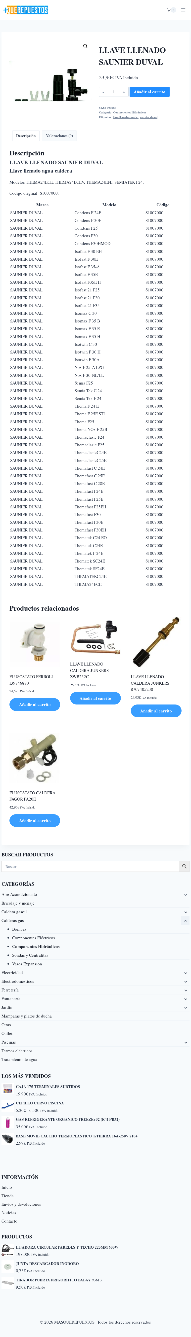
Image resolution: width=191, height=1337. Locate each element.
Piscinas (8, 1042)
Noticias (8, 1212)
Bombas (19, 929)
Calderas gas (12, 920)
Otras (6, 1024)
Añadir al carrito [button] (35, 704)
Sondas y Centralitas (30, 955)
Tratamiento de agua (19, 1059)
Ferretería (10, 990)
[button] (85, 46)
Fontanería (10, 998)
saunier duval (148, 117)
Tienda (7, 1195)
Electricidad (12, 972)
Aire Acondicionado (19, 894)
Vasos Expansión (27, 964)
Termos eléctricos (17, 1051)
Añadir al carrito (149, 92)
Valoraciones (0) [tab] (59, 135)
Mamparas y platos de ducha (26, 1016)
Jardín (6, 1007)
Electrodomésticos (17, 981)
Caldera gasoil (14, 912)
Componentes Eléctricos (33, 938)
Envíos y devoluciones (21, 1204)
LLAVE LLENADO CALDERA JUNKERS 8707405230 (150, 683)
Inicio (6, 1187)
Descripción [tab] (26, 135)
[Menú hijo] (185, 894)
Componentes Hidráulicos (129, 112)
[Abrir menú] (183, 10)
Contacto (9, 1221)
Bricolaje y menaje (18, 903)
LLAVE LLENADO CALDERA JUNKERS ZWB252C (89, 670)
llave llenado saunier (126, 117)
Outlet (6, 1033)
